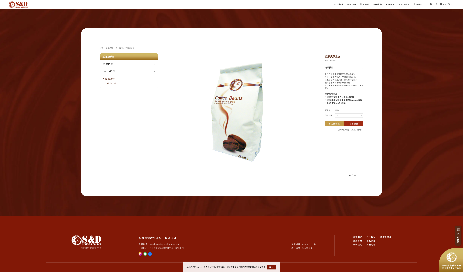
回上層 (352, 175)
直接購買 (353, 123)
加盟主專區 (404, 4)
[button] (431, 4)
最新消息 (351, 4)
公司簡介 (339, 4)
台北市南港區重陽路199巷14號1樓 (165, 248)
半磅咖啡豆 (129, 48)
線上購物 (119, 48)
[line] (145, 253)
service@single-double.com (164, 244)
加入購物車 (334, 123)
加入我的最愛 (343, 129)
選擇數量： (329, 115)
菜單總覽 (364, 4)
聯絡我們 (418, 4)
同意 (271, 267)
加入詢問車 (358, 129)
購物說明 (357, 244)
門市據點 (377, 4)
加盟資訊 (390, 4)
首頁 (101, 48)
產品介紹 (371, 240)
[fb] (150, 253)
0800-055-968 (309, 244)
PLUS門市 (109, 71)
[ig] (140, 253)
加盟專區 (371, 244)
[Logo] (18, 4)
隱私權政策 (260, 267)
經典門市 (108, 63)
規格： (327, 110)
